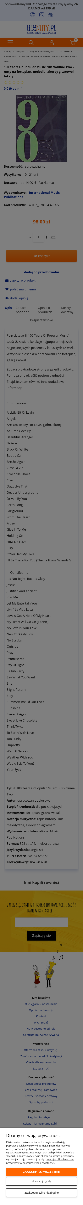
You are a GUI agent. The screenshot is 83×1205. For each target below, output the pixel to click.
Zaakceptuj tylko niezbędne (42, 1192)
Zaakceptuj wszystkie (41, 1171)
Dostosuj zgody (41, 1181)
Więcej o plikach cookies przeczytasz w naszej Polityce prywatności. (40, 1161)
